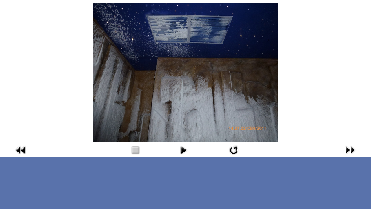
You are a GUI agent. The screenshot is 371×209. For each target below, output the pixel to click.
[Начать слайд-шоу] (183, 156)
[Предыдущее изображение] (21, 156)
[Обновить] (233, 156)
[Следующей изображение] (350, 156)
